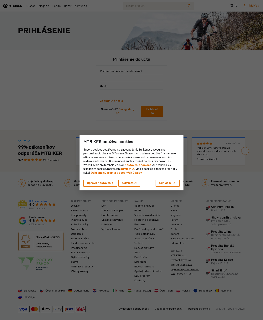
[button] (127, 169)
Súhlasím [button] (167, 183)
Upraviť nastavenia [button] (100, 183)
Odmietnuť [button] (129, 183)
